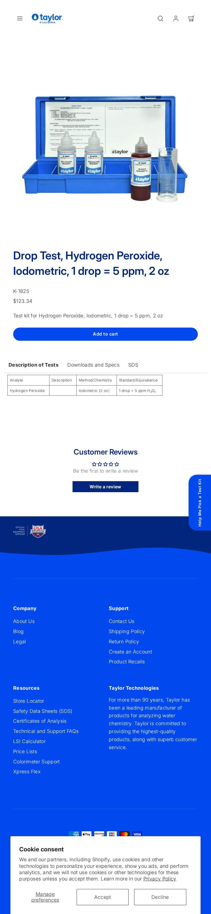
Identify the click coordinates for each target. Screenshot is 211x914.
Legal (19, 641)
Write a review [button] (105, 486)
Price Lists (25, 751)
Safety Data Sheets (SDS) (43, 711)
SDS (133, 365)
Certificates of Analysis (40, 721)
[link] (175, 18)
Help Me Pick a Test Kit (199, 503)
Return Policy (124, 641)
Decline (160, 897)
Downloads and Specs (93, 365)
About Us (24, 621)
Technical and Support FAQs (46, 731)
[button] (19, 18)
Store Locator (28, 701)
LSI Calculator (29, 741)
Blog (18, 631)
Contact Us (122, 621)
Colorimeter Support (36, 762)
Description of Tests (34, 365)
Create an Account (130, 652)
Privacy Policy (159, 879)
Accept (102, 897)
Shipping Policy (127, 631)
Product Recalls (127, 661)
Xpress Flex (26, 771)
